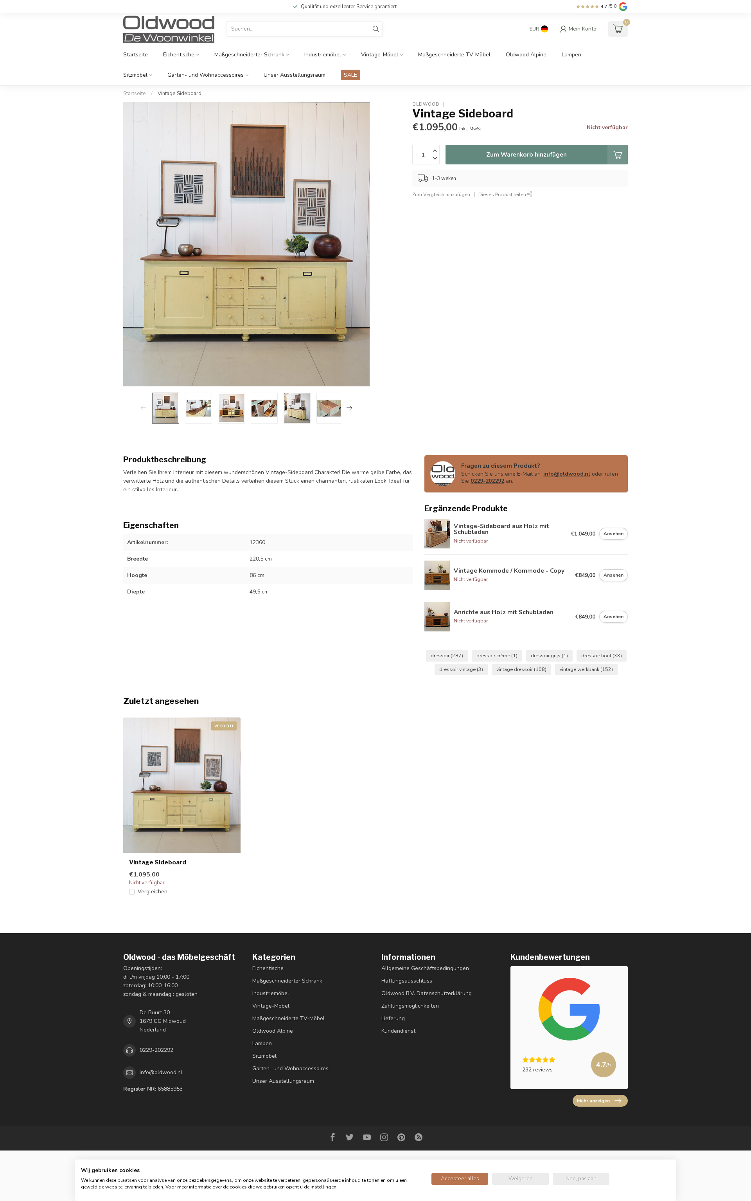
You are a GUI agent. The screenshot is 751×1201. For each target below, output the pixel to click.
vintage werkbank (586, 669)
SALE (350, 75)
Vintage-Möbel (379, 54)
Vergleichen (152, 891)
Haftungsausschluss (406, 981)
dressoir (447, 655)
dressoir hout (601, 655)
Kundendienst (398, 1031)
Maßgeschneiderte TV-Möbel (454, 54)
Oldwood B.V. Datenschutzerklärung (426, 993)
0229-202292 (487, 481)
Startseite (135, 54)
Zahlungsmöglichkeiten (410, 1006)
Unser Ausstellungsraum (294, 75)
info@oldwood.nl (566, 474)
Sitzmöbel (135, 75)
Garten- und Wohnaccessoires (205, 75)
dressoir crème (496, 655)
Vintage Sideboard (179, 93)
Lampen (571, 54)
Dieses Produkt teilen (502, 194)
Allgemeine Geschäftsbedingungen (425, 968)
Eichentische (178, 54)
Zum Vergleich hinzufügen (441, 194)
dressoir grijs (549, 655)
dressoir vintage (461, 669)
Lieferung (393, 1018)
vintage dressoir (521, 669)
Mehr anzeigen (593, 1101)
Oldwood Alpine (526, 54)
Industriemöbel (322, 54)
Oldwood (426, 104)
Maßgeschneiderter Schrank (249, 54)
